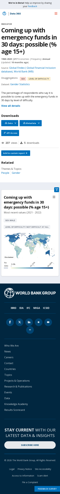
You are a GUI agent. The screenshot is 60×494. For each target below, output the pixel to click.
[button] (15, 153)
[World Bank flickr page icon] (30, 330)
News (7, 351)
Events (8, 392)
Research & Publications (18, 386)
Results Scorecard (14, 410)
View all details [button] (10, 105)
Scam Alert (42, 475)
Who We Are (11, 345)
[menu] (56, 13)
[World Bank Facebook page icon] (10, 322)
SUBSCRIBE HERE (30, 445)
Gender (16, 173)
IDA (21, 308)
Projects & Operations (17, 380)
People (5, 173)
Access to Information (23, 475)
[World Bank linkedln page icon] (29, 322)
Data (7, 398)
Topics (8, 375)
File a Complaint (30, 482)
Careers (8, 357)
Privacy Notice (25, 469)
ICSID (46, 308)
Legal (11, 469)
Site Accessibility (43, 469)
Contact (8, 363)
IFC (28, 308)
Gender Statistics (20, 84)
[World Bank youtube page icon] (48, 322)
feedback (32, 6)
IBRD (13, 308)
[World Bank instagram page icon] (38, 322)
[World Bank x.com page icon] (19, 322)
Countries (10, 369)
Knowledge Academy (16, 404)
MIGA (36, 308)
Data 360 (15, 14)
